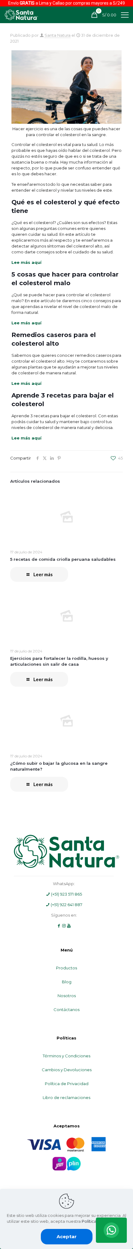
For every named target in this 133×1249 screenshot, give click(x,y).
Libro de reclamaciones (66, 1097)
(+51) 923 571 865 (66, 894)
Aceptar (67, 1236)
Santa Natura (58, 35)
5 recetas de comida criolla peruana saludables (63, 559)
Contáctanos (66, 1009)
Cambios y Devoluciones (67, 1069)
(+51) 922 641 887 (66, 904)
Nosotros (67, 995)
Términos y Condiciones (66, 1055)
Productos (66, 967)
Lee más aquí (26, 262)
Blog (66, 981)
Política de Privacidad (66, 1083)
